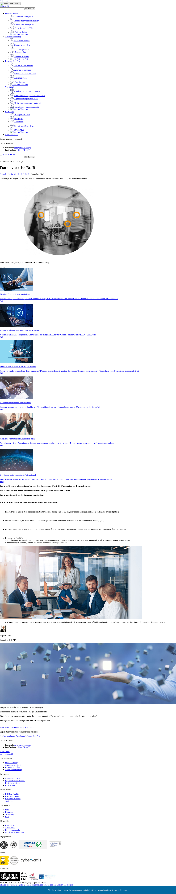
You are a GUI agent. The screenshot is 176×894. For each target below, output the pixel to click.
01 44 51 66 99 (24, 150)
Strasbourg (9, 814)
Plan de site (4, 885)
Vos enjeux (9, 87)
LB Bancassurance (12, 799)
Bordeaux (9, 812)
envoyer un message (22, 148)
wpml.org (69, 890)
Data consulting (11, 13)
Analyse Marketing (13, 37)
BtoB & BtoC (23, 174)
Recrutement (10, 825)
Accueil (3, 174)
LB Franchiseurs (12, 796)
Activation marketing (13, 770)
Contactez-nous (11, 134)
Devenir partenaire (12, 830)
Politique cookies (49, 885)
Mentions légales (16, 885)
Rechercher (29, 9)
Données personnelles (33, 885)
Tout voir (9, 801)
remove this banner (121, 890)
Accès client (10, 828)
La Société (9, 111)
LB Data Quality (12, 794)
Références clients (12, 783)
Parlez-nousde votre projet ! (6, 753)
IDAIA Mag (10, 785)
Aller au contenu (7, 1)
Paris (7, 810)
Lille (7, 817)
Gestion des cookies (65, 885)
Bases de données (12, 61)
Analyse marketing (12, 765)
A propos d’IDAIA (13, 778)
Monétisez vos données (14, 832)
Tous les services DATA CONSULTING (16, 727)
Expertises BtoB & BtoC (15, 781)
